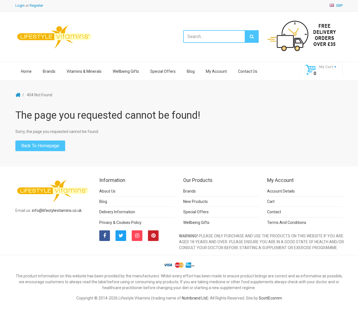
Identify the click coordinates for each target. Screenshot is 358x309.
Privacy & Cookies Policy (120, 222)
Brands (49, 71)
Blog (191, 71)
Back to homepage (40, 145)
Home (26, 71)
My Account (216, 71)
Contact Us (247, 71)
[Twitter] (121, 235)
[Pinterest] (153, 235)
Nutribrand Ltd (194, 298)
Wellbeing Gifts (126, 71)
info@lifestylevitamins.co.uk (57, 210)
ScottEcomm (270, 298)
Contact (274, 212)
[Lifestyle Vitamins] (54, 36)
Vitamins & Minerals (84, 71)
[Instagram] (137, 235)
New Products (195, 201)
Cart (271, 201)
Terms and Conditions (286, 222)
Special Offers (163, 71)
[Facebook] (104, 235)
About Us (107, 191)
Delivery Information (117, 212)
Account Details (281, 191)
